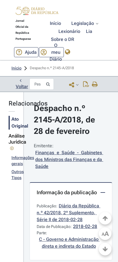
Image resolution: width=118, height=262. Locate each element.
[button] (36, 12)
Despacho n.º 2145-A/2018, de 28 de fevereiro (65, 120)
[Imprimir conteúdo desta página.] (95, 84)
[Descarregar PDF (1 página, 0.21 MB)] (86, 84)
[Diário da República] (36, 12)
